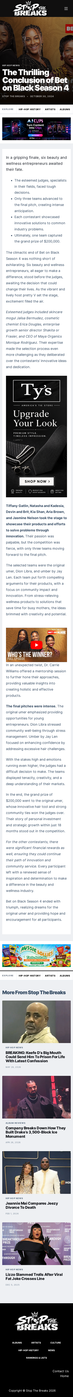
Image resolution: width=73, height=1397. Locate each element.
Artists (50, 109)
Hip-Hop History (30, 109)
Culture (55, 1342)
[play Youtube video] (36, 645)
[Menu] (66, 8)
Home (64, 1376)
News (51, 1350)
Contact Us (61, 1371)
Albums (65, 109)
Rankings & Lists (36, 1357)
